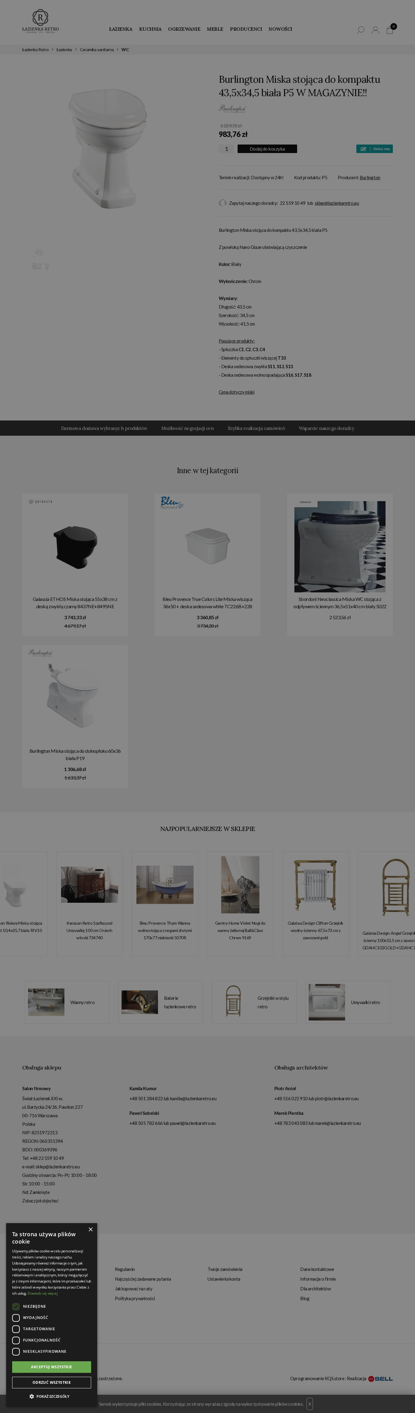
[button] (51, 1396)
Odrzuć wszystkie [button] (52, 1382)
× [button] (90, 1229)
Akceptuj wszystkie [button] (51, 1366)
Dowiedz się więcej (43, 1293)
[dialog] (207, 706)
